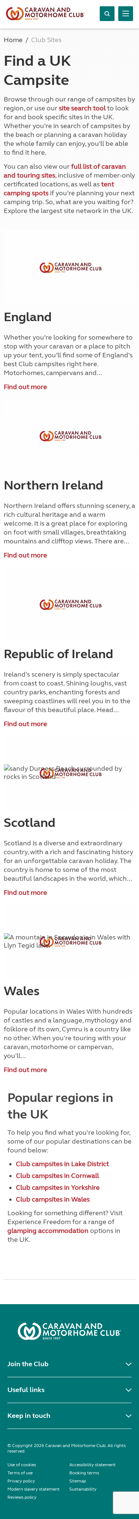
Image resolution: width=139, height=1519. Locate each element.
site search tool (82, 108)
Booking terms (84, 1472)
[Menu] (125, 13)
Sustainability (82, 1489)
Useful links (25, 1390)
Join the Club (28, 1364)
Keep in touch (28, 1416)
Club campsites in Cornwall (57, 1176)
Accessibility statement (92, 1464)
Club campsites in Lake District (62, 1164)
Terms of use (20, 1472)
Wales (22, 991)
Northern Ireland (53, 485)
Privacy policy (21, 1481)
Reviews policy (21, 1497)
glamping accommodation (48, 1231)
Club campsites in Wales (53, 1199)
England (28, 317)
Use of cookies (21, 1464)
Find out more (25, 387)
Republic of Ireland (58, 654)
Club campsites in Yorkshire (58, 1187)
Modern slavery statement (33, 1489)
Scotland (29, 823)
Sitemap (77, 1481)
